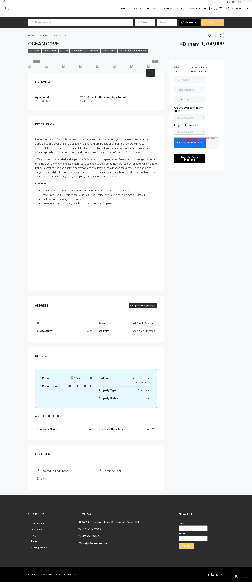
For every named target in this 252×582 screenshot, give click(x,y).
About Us (167, 9)
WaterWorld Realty (47, 574)
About (34, 541)
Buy (123, 9)
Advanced (191, 22)
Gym (43, 478)
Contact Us (194, 9)
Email (182, 533)
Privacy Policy (39, 547)
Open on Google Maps (144, 305)
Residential (109, 51)
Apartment (50, 51)
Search (212, 22)
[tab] (150, 73)
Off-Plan (152, 9)
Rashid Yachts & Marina (85, 51)
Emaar (64, 51)
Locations (36, 529)
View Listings (198, 71)
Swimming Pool (112, 471)
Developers (37, 523)
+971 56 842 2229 (239, 9)
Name (182, 523)
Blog (180, 9)
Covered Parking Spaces (55, 471)
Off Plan (34, 51)
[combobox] (145, 22)
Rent (136, 9)
